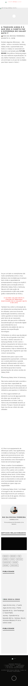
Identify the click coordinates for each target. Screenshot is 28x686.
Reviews (6, 565)
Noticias (19, 559)
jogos (12, 559)
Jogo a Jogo (14, 599)
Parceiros (9, 666)
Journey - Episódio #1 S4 (11, 615)
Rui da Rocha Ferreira (14, 36)
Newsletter (21, 665)
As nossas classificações (15, 667)
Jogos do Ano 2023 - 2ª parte (12, 605)
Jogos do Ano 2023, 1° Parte (12, 608)
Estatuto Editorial (15, 664)
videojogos (14, 565)
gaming (6, 559)
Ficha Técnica (10, 665)
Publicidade (20, 666)
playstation (7, 562)
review (15, 562)
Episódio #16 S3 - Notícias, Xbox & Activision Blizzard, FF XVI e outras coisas (14, 620)
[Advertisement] (14, 256)
